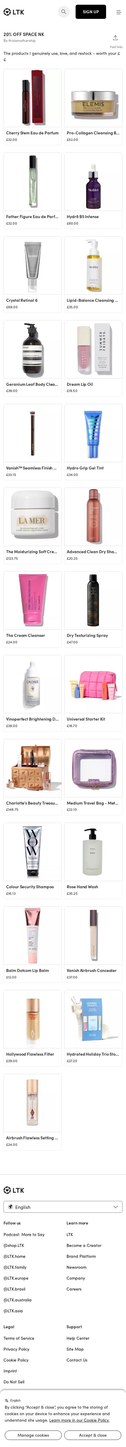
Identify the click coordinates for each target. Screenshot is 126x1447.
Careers (74, 1289)
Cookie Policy (16, 1360)
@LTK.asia (13, 1310)
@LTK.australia (18, 1300)
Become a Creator (84, 1245)
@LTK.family (15, 1267)
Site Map (75, 1349)
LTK (70, 1234)
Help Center (78, 1338)
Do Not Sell (14, 1382)
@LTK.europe (16, 1278)
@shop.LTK (14, 1245)
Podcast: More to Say (24, 1234)
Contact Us (77, 1360)
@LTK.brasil (14, 1289)
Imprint (10, 1371)
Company (76, 1278)
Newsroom (76, 1267)
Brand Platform (81, 1256)
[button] (119, 12)
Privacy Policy (16, 1349)
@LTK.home (14, 1256)
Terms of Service (19, 1338)
